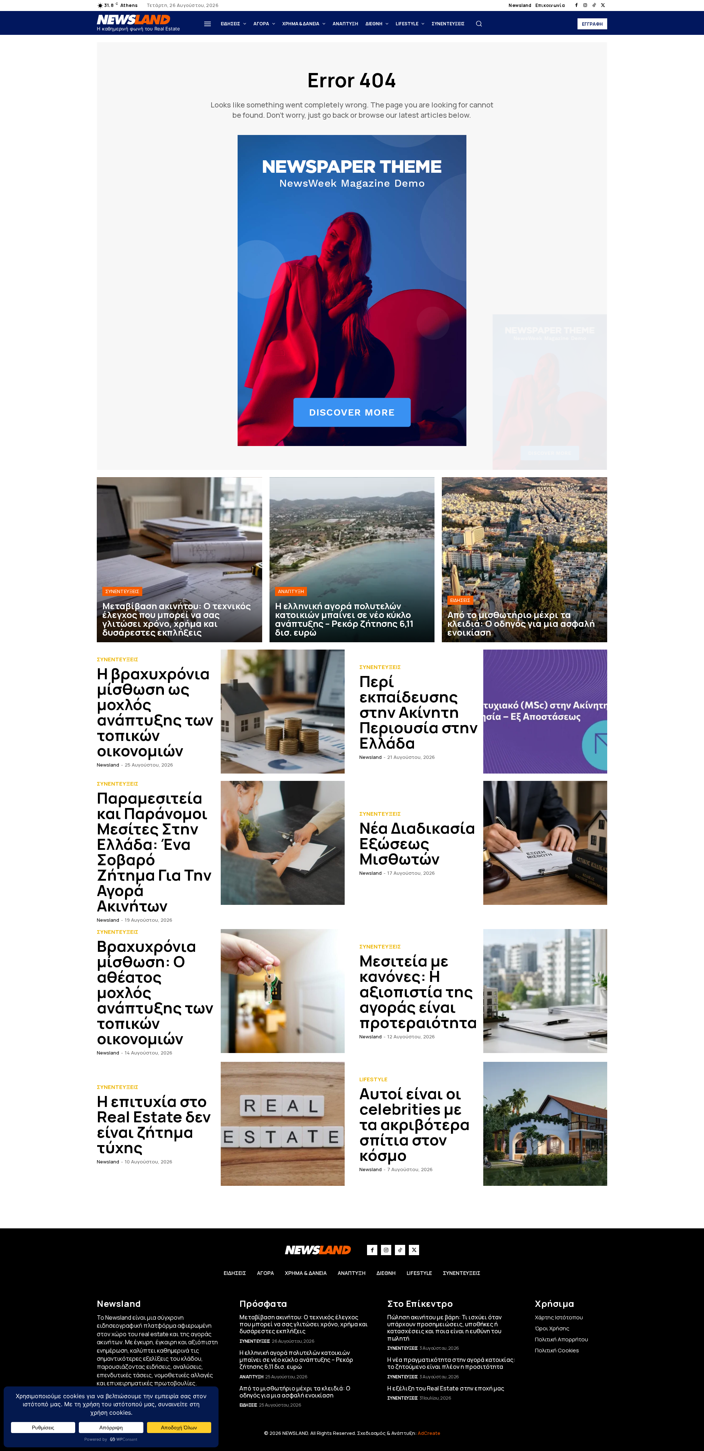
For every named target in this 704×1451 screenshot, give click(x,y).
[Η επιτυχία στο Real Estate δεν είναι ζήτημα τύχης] (283, 1124)
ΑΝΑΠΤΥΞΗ (291, 591)
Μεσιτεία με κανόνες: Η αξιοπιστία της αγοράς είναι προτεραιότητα (418, 991)
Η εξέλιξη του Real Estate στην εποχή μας (445, 1388)
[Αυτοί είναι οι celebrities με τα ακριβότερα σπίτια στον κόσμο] (545, 1124)
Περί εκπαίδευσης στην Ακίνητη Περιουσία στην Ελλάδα (418, 711)
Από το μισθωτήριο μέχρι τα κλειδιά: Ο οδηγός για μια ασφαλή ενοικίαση (294, 1391)
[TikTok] (594, 5)
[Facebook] (576, 5)
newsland (108, 764)
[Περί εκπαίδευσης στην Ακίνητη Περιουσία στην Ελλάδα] (545, 712)
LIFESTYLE (373, 1079)
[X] (602, 5)
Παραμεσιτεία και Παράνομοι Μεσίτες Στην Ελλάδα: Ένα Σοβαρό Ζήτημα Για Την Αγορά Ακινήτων (154, 851)
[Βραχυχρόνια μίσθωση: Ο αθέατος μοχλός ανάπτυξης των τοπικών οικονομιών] (283, 991)
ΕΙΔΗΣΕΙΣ (460, 600)
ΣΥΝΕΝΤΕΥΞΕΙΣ (122, 591)
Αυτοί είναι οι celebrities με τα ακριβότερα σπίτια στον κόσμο (414, 1124)
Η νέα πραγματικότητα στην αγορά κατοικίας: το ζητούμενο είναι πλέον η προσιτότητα (451, 1363)
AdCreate (429, 1433)
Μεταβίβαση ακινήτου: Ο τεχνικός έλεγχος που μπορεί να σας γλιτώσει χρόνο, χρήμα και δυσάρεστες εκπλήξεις (303, 1324)
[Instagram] (585, 5)
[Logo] (135, 20)
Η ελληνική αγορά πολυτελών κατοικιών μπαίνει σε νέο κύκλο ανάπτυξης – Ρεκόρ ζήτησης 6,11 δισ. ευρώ (296, 1360)
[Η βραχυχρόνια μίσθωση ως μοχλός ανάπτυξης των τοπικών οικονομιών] (283, 712)
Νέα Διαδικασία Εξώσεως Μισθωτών (417, 843)
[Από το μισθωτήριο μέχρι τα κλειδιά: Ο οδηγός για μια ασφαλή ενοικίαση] (524, 560)
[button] (479, 23)
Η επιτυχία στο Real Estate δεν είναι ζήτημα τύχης (154, 1124)
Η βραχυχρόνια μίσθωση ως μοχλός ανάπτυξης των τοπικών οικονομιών (155, 712)
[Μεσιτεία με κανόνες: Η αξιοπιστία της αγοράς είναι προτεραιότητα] (545, 991)
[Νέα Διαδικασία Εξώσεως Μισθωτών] (545, 843)
